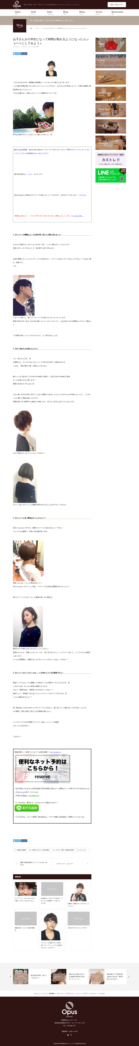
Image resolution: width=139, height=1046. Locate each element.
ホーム (36, 993)
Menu (82, 12)
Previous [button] (11, 977)
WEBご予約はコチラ (116, 5)
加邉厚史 (23, 850)
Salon (17, 12)
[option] (31, 976)
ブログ (85, 993)
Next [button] (129, 977)
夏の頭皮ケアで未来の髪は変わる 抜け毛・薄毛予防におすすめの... (115, 976)
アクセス (102, 993)
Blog (65, 12)
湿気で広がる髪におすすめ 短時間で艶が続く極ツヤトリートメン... (77, 976)
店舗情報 (51, 993)
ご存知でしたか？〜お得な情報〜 (30, 47)
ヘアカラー (58, 850)
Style (50, 12)
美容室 (72, 850)
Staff (33, 12)
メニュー (78, 993)
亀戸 (63, 850)
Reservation (117, 12)
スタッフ (59, 993)
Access (98, 12)
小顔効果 (67, 850)
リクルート (93, 993)
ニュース (43, 993)
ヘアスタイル (69, 993)
